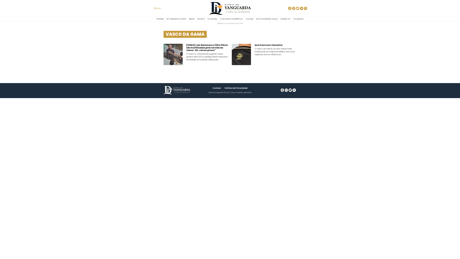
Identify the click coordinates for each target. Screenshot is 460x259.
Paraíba (160, 19)
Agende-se (285, 19)
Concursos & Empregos (231, 19)
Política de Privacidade (236, 88)
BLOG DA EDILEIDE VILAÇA (267, 19)
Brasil (192, 19)
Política (201, 19)
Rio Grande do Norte (176, 19)
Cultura (249, 19)
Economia (212, 19)
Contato (217, 88)
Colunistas (298, 19)
